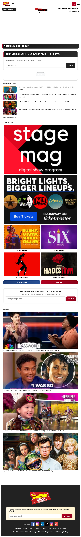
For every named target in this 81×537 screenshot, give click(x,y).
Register (62, 4)
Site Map (63, 529)
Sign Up (71, 65)
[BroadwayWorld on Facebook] (33, 524)
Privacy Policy (62, 532)
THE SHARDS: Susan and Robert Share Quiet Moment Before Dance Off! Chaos (45, 102)
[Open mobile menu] (78, 4)
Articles (40, 74)
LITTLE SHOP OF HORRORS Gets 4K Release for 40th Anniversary (28, 471)
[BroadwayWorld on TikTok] (47, 524)
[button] (74, 4)
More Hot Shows (21, 282)
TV (40, 12)
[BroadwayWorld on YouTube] (56, 524)
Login (68, 4)
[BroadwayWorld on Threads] (51, 524)
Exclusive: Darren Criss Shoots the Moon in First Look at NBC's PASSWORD (31, 350)
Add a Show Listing (9, 9)
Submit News (47, 529)
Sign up (71, 299)
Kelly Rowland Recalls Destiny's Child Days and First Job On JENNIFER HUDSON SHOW (47, 109)
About (25, 529)
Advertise (18, 529)
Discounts (59, 282)
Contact (31, 529)
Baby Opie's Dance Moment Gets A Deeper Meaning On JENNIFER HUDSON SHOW (35, 431)
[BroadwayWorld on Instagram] (38, 524)
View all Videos (9, 118)
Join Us (38, 529)
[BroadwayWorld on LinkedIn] (42, 524)
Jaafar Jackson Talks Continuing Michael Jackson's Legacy (27, 390)
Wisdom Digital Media (35, 532)
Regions (56, 529)
